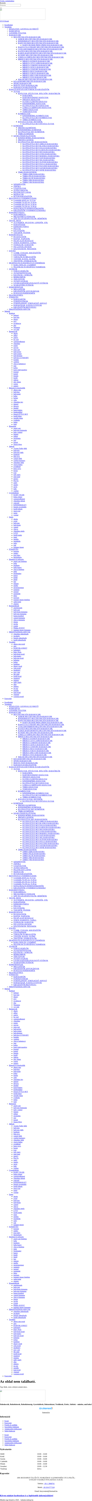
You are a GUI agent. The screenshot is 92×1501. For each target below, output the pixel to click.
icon (14, 473)
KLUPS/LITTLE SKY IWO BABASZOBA (38, 152)
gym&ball (17, 467)
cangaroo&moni (19, 342)
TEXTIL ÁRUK (15, 221)
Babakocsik (13, 331)
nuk (14, 545)
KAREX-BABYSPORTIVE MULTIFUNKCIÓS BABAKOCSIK (42, 53)
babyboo (16, 392)
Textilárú (12, 642)
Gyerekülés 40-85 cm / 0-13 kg (24, 200)
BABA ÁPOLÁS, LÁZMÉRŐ (24, 265)
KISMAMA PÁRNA (21, 227)
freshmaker (17, 573)
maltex (15, 553)
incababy (16, 636)
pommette (16, 594)
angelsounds (17, 608)
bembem (16, 565)
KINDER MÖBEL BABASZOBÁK (31, 138)
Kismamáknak (14, 606)
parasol (16, 592)
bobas (15, 662)
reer (14, 440)
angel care (17, 428)
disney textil (17, 666)
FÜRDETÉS (13, 297)
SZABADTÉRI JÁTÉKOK (23, 285)
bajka (15, 396)
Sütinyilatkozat (9, 1431)
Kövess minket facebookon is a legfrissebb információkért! (26, 1495)
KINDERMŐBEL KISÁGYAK (34, 104)
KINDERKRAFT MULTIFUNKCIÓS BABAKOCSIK (38, 41)
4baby (15, 333)
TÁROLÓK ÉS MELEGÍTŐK (24, 257)
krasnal (16, 372)
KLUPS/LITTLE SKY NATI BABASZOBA (38, 158)
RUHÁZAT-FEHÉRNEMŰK (24, 293)
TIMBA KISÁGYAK (30, 110)
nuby (15, 543)
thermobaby (17, 557)
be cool (16, 340)
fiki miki (16, 674)
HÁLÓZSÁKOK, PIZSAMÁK (24, 249)
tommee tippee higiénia (21, 600)
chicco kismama (19, 620)
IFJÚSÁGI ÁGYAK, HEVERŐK (30, 122)
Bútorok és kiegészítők (17, 388)
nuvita (15, 624)
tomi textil (17, 692)
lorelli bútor (17, 416)
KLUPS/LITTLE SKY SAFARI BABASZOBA (39, 168)
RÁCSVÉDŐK (19, 231)
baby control (17, 432)
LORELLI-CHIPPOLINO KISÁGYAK (36, 108)
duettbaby (16, 670)
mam (15, 537)
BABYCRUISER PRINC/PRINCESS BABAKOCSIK (42, 45)
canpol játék (17, 459)
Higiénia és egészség (16, 559)
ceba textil (17, 668)
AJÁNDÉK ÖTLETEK (17, 33)
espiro (15, 346)
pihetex (16, 686)
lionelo (15, 376)
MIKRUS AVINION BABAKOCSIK (36, 61)
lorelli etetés (17, 535)
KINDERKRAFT (19, 505)
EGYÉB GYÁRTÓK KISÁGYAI (34, 102)
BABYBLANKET (20, 648)
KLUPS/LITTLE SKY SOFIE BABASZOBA (39, 170)
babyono (16, 523)
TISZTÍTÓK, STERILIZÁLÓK (25, 261)
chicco (15, 529)
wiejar (15, 384)
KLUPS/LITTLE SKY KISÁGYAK (35, 106)
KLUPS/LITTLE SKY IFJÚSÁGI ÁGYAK (38, 124)
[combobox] (10, 5)
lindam (15, 434)
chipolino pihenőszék (20, 634)
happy (15, 575)
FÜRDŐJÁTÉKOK (20, 301)
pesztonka (17, 438)
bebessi (16, 315)
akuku (15, 519)
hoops (15, 471)
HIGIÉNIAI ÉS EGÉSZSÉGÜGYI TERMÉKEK (27, 263)
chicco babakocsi (19, 364)
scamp (15, 626)
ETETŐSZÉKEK (19, 255)
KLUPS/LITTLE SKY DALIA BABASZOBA (39, 148)
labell (15, 580)
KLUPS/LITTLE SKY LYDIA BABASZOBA (39, 154)
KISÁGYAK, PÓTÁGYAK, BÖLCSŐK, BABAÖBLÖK (39, 93)
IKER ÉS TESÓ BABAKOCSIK (25, 85)
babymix (16, 450)
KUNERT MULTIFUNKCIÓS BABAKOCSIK (35, 55)
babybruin (17, 525)
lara (14, 582)
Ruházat (12, 313)
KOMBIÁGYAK (24, 114)
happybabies (17, 410)
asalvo (15, 337)
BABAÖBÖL (27, 95)
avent (15, 521)
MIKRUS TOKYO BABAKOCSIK (35, 73)
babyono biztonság (20, 430)
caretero (16, 362)
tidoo (15, 596)
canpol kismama (19, 618)
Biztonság (12, 426)
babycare (16, 610)
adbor (15, 335)
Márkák (7, 311)
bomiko (16, 360)
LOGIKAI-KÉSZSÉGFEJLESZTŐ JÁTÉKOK (30, 283)
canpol (15, 527)
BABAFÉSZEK (19, 225)
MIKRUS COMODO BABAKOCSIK (36, 65)
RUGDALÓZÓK (19, 237)
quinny (15, 386)
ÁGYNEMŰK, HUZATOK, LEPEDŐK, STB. (30, 223)
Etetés (11, 517)
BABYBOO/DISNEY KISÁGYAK (35, 97)
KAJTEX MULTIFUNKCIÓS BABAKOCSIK (35, 51)
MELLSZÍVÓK (19, 289)
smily (15, 483)
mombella (16, 541)
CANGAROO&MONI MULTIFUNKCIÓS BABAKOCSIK (40, 49)
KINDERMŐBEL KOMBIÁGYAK (35, 116)
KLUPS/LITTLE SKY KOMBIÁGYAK (37, 118)
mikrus (15, 380)
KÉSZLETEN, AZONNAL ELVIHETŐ (23, 29)
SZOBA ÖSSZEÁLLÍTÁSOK (24, 136)
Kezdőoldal (8, 25)
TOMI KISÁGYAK (29, 112)
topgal (15, 442)
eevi (14, 321)
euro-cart (16, 350)
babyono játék (18, 452)
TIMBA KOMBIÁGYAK (31, 120)
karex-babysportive (20, 370)
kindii (15, 578)
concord (16, 503)
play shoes (17, 382)
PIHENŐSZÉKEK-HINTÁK (19, 309)
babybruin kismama (20, 612)
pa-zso (15, 688)
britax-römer (17, 497)
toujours (16, 598)
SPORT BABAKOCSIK (22, 83)
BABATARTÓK (19, 299)
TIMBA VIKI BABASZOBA (33, 182)
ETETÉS (12, 251)
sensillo (16, 690)
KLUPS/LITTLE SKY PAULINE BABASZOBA (40, 166)
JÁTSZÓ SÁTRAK (20, 281)
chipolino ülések (19, 501)
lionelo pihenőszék (20, 638)
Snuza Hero (17, 444)
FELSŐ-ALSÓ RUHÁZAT (23, 241)
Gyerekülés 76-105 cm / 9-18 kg (24, 202)
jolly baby (17, 475)
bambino (16, 664)
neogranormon (18, 588)
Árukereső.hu (46, 1412)
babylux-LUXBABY (21, 358)
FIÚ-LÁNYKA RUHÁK (22, 247)
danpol (15, 404)
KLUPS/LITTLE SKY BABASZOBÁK (32, 142)
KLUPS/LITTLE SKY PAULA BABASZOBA (39, 164)
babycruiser (17, 354)
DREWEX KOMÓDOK (27, 128)
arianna (16, 604)
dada (15, 571)
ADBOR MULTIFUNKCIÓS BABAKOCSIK (35, 39)
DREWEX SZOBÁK (26, 140)
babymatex (17, 656)
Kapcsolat (8, 699)
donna (15, 622)
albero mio (17, 390)
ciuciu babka (17, 465)
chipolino (16, 344)
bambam (16, 454)
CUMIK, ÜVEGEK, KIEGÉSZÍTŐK (27, 253)
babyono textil (18, 658)
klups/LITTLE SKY (20, 414)
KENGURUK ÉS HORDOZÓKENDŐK (28, 208)
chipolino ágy (18, 402)
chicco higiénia (18, 569)
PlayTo (16, 481)
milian (15, 436)
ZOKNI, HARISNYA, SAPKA (24, 243)
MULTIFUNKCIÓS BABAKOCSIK (27, 37)
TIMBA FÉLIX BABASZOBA (33, 176)
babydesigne (17, 356)
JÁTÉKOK (13, 269)
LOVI (15, 533)
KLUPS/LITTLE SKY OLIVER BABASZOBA (40, 162)
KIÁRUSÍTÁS (14, 31)
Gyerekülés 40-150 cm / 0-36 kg (24, 204)
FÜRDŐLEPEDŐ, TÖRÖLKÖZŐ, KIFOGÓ (30, 303)
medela (16, 539)
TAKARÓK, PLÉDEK (21, 233)
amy (14, 646)
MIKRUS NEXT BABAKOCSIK (34, 71)
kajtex (15, 368)
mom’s (15, 479)
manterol (16, 678)
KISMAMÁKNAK (16, 287)
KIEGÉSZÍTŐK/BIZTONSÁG (24, 307)
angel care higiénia (20, 561)
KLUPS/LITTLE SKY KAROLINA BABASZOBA (41, 150)
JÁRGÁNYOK (19, 279)
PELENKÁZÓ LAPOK (22, 192)
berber (15, 398)
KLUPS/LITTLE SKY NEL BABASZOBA (38, 160)
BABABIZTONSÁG (17, 212)
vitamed (16, 694)
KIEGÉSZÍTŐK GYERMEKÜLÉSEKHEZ (29, 210)
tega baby (16, 555)
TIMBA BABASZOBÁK (27, 172)
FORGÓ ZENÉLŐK (21, 271)
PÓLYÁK (17, 229)
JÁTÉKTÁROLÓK (20, 190)
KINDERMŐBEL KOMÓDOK (29, 130)
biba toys (16, 456)
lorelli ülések (17, 509)
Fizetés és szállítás (10, 1425)
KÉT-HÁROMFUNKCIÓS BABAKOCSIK (29, 81)
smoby (15, 485)
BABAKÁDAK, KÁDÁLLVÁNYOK (27, 305)
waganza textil (18, 697)
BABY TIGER (18, 495)
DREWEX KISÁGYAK (31, 100)
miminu (16, 680)
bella (15, 563)
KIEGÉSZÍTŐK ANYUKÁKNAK (26, 291)
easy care (16, 672)
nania (15, 513)
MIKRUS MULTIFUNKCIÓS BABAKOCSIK (35, 59)
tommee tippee (18, 547)
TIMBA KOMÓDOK (26, 134)
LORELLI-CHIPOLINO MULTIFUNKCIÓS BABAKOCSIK (41, 57)
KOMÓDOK (18, 126)
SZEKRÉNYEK (19, 184)
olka (14, 684)
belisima (16, 660)
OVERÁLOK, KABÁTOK (23, 245)
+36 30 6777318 (49, 1487)
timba (15, 422)
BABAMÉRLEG (19, 214)
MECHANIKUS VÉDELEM (24, 216)
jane (14, 366)
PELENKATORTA (16, 295)
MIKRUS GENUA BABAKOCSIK (35, 67)
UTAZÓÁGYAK (19, 188)
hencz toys (17, 469)
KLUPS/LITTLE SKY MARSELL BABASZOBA (40, 156)
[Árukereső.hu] (46, 1409)
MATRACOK (18, 194)
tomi (15, 424)
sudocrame (17, 602)
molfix (15, 586)
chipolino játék (18, 463)
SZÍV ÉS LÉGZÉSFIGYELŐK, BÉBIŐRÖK (30, 219)
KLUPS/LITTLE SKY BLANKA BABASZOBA (40, 146)
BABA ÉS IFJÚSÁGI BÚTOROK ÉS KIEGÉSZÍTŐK (29, 89)
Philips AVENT (19, 628)
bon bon (16, 317)
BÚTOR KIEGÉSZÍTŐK (22, 196)
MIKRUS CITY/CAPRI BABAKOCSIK (37, 63)
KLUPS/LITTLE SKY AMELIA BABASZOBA (40, 144)
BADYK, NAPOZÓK (21, 239)
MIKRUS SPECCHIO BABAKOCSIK (36, 75)
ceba (15, 400)
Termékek (8, 27)
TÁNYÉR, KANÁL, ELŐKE (24, 259)
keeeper (16, 551)
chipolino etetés (18, 531)
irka (14, 325)
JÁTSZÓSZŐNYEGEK (22, 273)
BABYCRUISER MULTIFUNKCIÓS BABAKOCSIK (38, 43)
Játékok (11, 446)
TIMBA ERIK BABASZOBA (33, 174)
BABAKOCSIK (15, 35)
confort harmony (19, 461)
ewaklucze (17, 323)
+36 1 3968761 (49, 1484)
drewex (16, 406)
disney (15, 319)
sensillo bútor (18, 418)
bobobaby (17, 650)
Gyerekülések (14, 493)
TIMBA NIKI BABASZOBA (33, 180)
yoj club (16, 329)
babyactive (17, 352)
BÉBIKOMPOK (19, 277)
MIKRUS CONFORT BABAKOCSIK (36, 69)
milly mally (17, 682)
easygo (15, 348)
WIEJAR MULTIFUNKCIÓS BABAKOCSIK (35, 79)
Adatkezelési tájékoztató (13, 1429)
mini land (16, 477)
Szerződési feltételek (11, 1427)
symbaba (16, 420)
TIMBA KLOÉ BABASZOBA (33, 178)
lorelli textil (17, 676)
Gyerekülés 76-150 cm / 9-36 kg (24, 206)
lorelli (15, 378)
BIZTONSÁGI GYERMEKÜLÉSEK (23, 198)
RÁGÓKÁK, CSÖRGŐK (23, 275)
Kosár (6, 1421)
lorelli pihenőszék (19, 640)
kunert (15, 374)
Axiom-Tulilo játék (20, 448)
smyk (15, 487)
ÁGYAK (16, 91)
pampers (16, 590)
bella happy (17, 567)
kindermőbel (17, 412)
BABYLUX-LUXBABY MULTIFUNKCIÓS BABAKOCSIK (41, 47)
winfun (16, 491)
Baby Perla (17, 652)
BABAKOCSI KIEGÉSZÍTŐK (25, 87)
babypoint (17, 394)
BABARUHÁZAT (16, 235)
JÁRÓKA (17, 186)
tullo (15, 489)
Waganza (16, 327)
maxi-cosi (16, 511)
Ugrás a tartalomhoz (7, 1)
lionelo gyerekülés (19, 507)
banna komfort (18, 616)
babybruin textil (19, 654)
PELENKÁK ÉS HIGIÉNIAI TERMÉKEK (29, 267)
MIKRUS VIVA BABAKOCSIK (34, 77)
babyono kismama (19, 614)
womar (15, 515)
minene (16, 584)
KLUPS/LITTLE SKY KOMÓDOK (31, 132)
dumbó (15, 408)
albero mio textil (19, 644)
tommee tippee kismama (22, 630)
